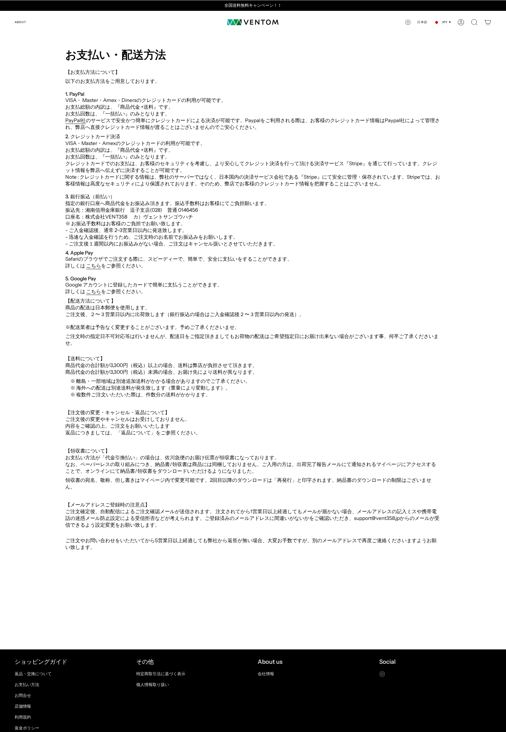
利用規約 (23, 717)
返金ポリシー (27, 728)
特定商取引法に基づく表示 (160, 673)
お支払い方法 (27, 684)
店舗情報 (23, 706)
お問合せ (23, 695)
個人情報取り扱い (152, 684)
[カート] (488, 22)
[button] (474, 22)
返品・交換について (33, 673)
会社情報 (266, 673)
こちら (93, 265)
